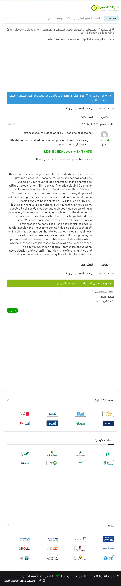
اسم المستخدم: (104, 291)
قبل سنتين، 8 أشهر (20, 95)
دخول (12, 310)
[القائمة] (3, 9)
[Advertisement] (60, 64)
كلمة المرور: (106, 296)
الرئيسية (106, 29)
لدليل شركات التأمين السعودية (37, 576)
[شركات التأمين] (105, 8)
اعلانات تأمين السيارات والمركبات (62, 29)
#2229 (12, 124)
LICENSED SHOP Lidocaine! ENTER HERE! (68, 151)
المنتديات (91, 29)
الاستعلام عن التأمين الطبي (19, 580)
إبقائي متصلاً (103, 301)
